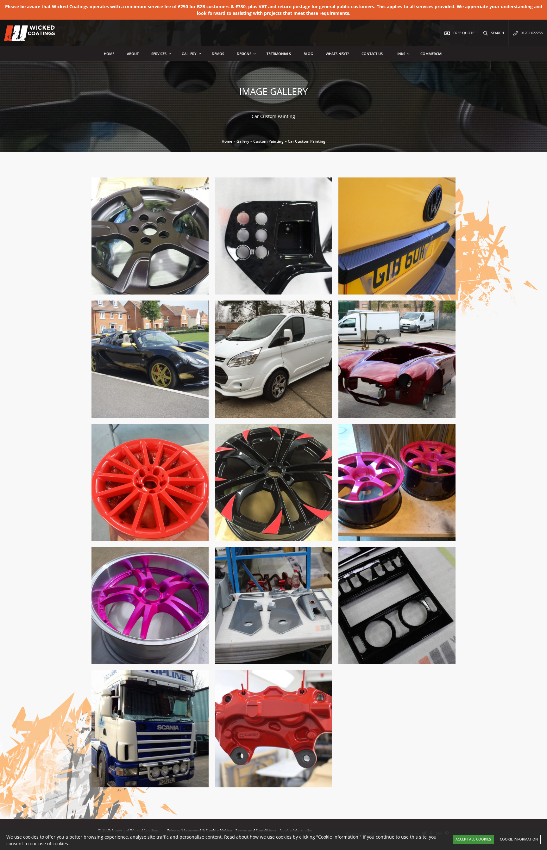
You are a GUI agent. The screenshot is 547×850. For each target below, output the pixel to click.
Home (109, 53)
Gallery (189, 53)
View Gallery (179, 293)
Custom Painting (268, 141)
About (133, 53)
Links (400, 53)
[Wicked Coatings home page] (25, 38)
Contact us (372, 53)
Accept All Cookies (473, 839)
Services (159, 53)
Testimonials (279, 53)
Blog (308, 53)
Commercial (431, 53)
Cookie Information (519, 839)
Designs (244, 53)
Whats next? (337, 53)
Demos (218, 53)
